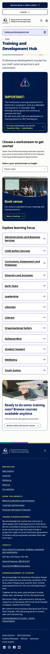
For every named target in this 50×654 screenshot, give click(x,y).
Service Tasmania (8, 642)
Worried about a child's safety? (24, 5)
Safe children (8, 471)
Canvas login (34, 638)
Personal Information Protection (16, 509)
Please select (10, 169)
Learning (6, 475)
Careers (23, 12)
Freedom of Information (10, 638)
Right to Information (24, 635)
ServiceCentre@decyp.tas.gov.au (16, 566)
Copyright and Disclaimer (13, 505)
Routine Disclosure (8, 635)
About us (6, 484)
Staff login (24, 638)
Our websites (8, 489)
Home (7, 39)
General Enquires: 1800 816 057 (16, 561)
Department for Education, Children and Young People (21, 21)
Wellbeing (6, 480)
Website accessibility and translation (18, 500)
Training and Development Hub (16, 32)
